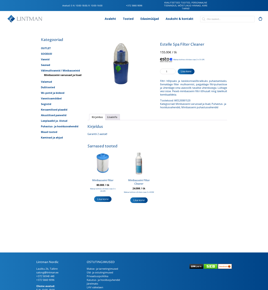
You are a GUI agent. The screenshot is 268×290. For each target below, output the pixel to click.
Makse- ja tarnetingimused (102, 268)
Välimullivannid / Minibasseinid (60, 70)
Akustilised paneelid (53, 115)
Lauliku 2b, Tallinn (47, 268)
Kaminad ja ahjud (52, 137)
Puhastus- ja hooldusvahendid (59, 126)
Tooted (128, 19)
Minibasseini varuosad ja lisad (62, 75)
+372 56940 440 (45, 276)
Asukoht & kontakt (179, 19)
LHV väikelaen (95, 287)
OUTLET (46, 48)
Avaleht (110, 19)
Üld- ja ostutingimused (100, 272)
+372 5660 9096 (134, 5)
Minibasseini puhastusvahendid (199, 107)
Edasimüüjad (149, 19)
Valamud (46, 81)
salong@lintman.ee (47, 272)
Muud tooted (49, 132)
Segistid (46, 104)
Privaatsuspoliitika (97, 276)
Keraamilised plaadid (54, 109)
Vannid (45, 59)
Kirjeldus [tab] (97, 117)
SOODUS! (46, 54)
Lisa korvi (186, 71)
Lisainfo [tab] (112, 117)
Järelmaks (92, 283)
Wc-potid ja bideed (52, 93)
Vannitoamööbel (51, 98)
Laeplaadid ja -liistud (54, 121)
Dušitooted (48, 87)
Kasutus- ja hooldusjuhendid (103, 280)
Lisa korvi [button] (102, 199)
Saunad (45, 65)
